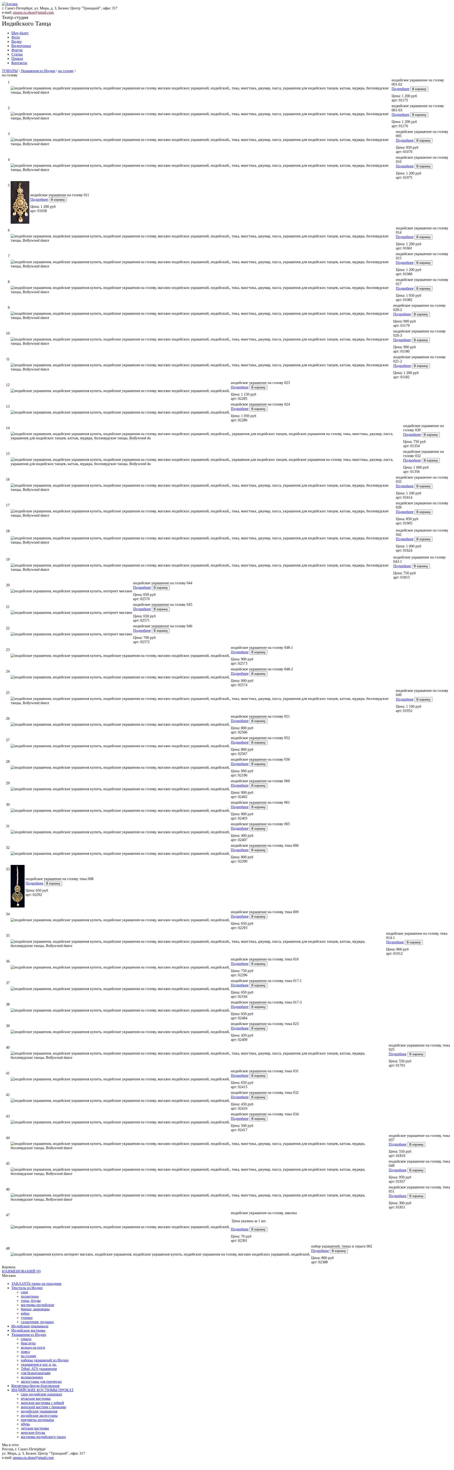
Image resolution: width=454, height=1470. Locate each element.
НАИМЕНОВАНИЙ (21, 1271)
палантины (30, 1296)
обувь (25, 1424)
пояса (25, 1352)
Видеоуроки (21, 46)
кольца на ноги (33, 1347)
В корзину (419, 89)
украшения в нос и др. (39, 1364)
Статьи (17, 54)
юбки (25, 1313)
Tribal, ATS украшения (39, 1369)
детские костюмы (35, 1428)
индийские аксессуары (39, 1415)
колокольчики (32, 1377)
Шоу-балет (20, 33)
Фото (15, 37)
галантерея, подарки (37, 1322)
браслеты (28, 1343)
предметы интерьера (37, 1420)
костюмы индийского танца (43, 1437)
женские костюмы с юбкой (42, 1403)
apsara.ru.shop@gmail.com (33, 12)
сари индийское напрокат (41, 1394)
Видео (16, 41)
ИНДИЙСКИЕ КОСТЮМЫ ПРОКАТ (42, 1390)
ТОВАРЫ (10, 71)
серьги (26, 1339)
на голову (66, 71)
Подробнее (400, 89)
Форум (16, 50)
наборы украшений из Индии (45, 1360)
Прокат (17, 59)
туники (27, 1318)
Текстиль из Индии (27, 1288)
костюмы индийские (37, 1305)
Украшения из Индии (38, 71)
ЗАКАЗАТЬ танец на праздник (36, 1284)
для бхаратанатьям (35, 1373)
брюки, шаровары (35, 1309)
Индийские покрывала (29, 1326)
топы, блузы (31, 1301)
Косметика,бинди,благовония (35, 1386)
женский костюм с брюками (43, 1407)
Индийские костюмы (28, 1330)
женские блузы (33, 1433)
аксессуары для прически (41, 1381)
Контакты (19, 63)
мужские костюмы (36, 1398)
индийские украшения (39, 1411)
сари (24, 1292)
